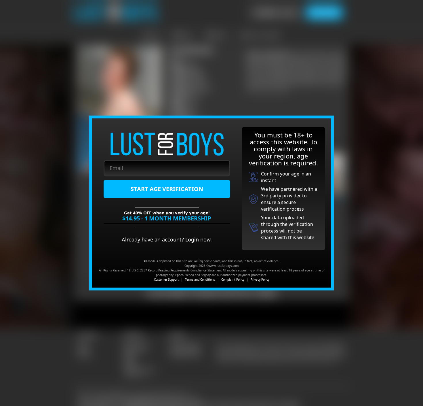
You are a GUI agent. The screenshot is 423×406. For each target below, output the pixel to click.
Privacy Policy (260, 279)
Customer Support (166, 279)
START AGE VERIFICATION (167, 189)
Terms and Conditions (200, 279)
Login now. (198, 239)
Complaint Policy (232, 279)
